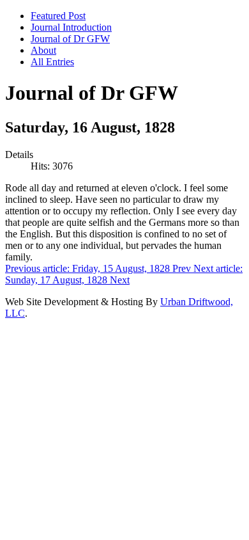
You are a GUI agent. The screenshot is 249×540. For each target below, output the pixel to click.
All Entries (52, 61)
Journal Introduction (71, 27)
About (43, 50)
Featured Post (58, 15)
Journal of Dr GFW (70, 38)
